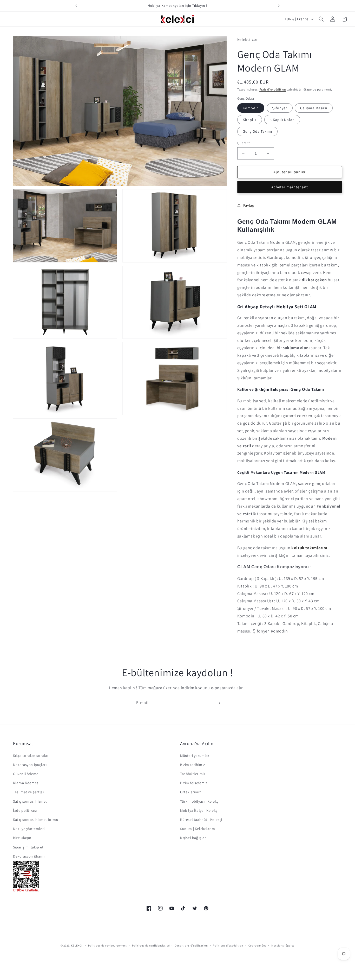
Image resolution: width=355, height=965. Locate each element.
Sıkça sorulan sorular (31, 755)
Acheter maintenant (289, 186)
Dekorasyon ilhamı (28, 856)
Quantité (243, 143)
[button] (11, 19)
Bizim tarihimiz (192, 764)
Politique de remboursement (107, 945)
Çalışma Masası (313, 108)
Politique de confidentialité (151, 945)
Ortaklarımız (190, 792)
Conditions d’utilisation (191, 945)
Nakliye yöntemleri (29, 828)
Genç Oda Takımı (257, 131)
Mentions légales (282, 945)
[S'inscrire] (218, 703)
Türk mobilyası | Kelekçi (199, 801)
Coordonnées (257, 945)
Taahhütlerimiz (192, 773)
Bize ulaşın (22, 837)
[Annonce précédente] (76, 5)
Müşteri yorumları (195, 755)
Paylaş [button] (248, 205)
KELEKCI (76, 945)
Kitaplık (250, 120)
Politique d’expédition (228, 945)
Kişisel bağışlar (193, 837)
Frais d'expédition (272, 89)
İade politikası (25, 810)
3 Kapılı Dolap (282, 120)
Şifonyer (279, 108)
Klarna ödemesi (26, 783)
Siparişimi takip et (28, 847)
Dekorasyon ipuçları (30, 764)
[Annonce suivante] (279, 5)
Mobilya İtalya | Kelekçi (199, 810)
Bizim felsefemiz (193, 783)
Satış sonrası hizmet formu (35, 819)
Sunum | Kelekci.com (197, 828)
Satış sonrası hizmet (30, 801)
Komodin (251, 108)
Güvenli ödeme (25, 773)
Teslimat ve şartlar (28, 792)
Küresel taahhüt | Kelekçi (201, 819)
